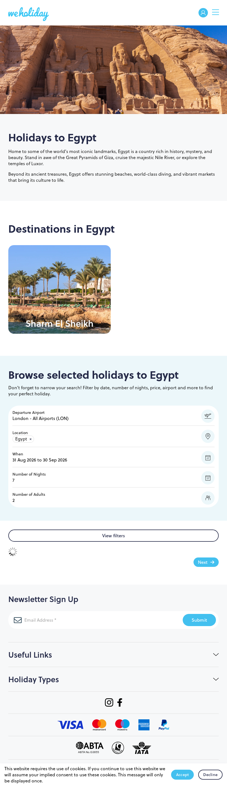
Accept (182, 774)
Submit (199, 620)
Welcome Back (203, 13)
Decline (210, 774)
